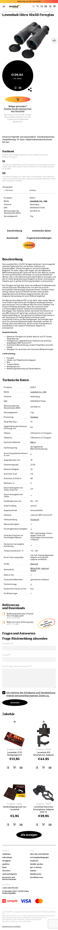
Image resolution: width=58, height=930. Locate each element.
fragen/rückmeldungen (39, 238)
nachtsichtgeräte (9, 874)
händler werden (36, 864)
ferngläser (6, 861)
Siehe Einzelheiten (41, 2)
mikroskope (7, 857)
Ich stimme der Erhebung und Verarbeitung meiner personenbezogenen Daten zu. (30, 694)
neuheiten (34, 861)
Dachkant (34, 417)
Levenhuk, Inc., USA (38, 201)
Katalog (19, 11)
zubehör (29, 245)
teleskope (6, 854)
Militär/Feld (35, 568)
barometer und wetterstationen (9, 878)
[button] (37, 6)
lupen (4, 867)
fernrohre (6, 871)
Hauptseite (7, 11)
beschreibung (14, 230)
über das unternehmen (39, 854)
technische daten (41, 230)
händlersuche (35, 874)
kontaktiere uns (36, 877)
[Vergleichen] (45, 6)
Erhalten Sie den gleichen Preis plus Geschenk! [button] (18, 110)
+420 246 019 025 (10, 888)
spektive (5, 864)
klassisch (34, 564)
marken (33, 871)
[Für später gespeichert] (42, 6)
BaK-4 (33, 442)
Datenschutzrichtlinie (11, 927)
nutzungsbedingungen (39, 857)
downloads (12, 238)
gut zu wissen (36, 867)
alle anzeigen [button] (29, 834)
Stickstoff (34, 520)
